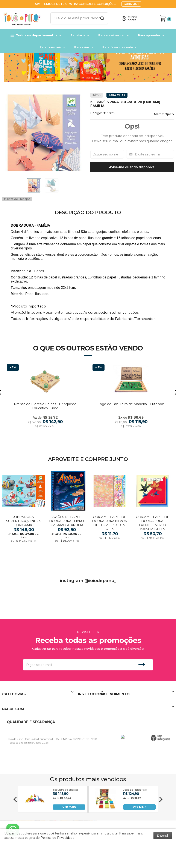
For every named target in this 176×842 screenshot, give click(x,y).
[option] (88, 62)
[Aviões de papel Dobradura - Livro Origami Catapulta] (66, 509)
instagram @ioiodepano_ (88, 580)
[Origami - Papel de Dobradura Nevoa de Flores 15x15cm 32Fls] (109, 509)
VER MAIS (69, 807)
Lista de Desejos (18, 199)
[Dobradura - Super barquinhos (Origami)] (23, 509)
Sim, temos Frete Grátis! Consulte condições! (76, 4)
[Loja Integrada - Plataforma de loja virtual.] (160, 738)
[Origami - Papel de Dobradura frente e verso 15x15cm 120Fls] (152, 509)
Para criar (117, 95)
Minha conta (132, 18)
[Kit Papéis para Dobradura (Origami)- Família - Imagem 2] (52, 185)
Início (97, 95)
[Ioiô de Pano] (23, 18)
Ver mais (24, 543)
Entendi (162, 835)
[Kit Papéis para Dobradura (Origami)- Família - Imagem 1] (34, 185)
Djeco (169, 114)
